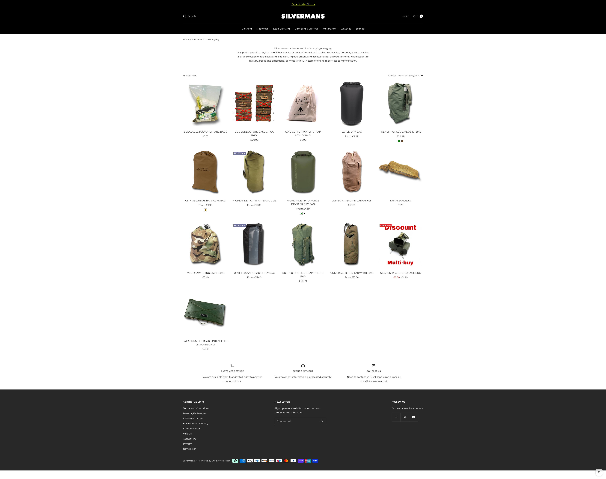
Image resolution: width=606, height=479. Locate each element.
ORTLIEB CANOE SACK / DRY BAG (254, 272)
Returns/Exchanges (194, 413)
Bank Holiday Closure (303, 4)
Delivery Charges (193, 418)
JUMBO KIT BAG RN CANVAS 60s (351, 200)
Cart (417, 16)
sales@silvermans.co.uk (373, 381)
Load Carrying (281, 28)
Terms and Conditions (196, 408)
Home (186, 39)
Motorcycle (329, 28)
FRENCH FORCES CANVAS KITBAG (400, 131)
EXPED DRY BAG (352, 131)
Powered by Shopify (209, 460)
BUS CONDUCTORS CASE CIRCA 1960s (254, 133)
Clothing (247, 28)
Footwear (262, 28)
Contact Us (189, 438)
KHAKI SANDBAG (400, 200)
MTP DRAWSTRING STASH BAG (205, 272)
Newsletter (189, 448)
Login (405, 16)
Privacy (187, 443)
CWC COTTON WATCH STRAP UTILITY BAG (303, 133)
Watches (346, 28)
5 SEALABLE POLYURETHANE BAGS (205, 131)
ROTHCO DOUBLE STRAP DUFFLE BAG (303, 274)
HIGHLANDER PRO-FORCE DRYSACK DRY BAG (303, 202)
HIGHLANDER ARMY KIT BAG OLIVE (254, 200)
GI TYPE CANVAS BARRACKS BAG (205, 200)
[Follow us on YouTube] (413, 417)
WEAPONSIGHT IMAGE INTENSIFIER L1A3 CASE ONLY (206, 342)
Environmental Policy (195, 423)
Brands (360, 28)
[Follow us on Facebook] (396, 417)
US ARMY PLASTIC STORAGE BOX (400, 272)
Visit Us (187, 433)
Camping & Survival (306, 28)
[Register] (321, 421)
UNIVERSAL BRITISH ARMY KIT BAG (351, 272)
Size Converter (191, 428)
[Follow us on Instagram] (405, 417)
